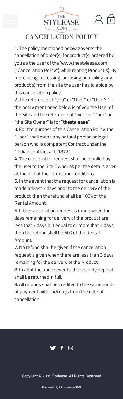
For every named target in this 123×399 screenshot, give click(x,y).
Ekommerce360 (70, 387)
